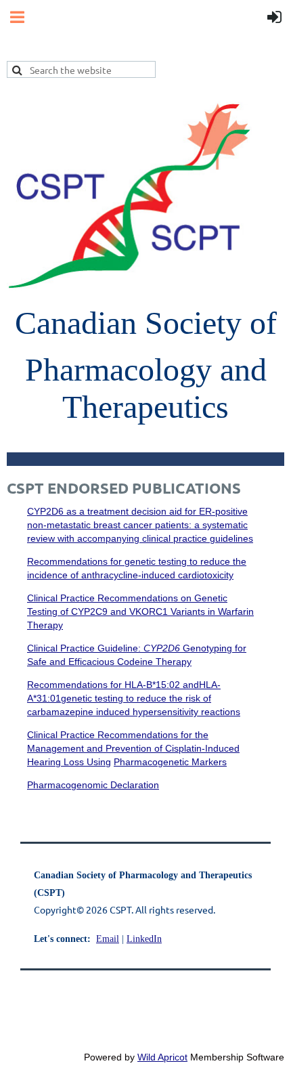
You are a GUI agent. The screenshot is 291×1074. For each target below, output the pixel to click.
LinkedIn (144, 939)
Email (107, 939)
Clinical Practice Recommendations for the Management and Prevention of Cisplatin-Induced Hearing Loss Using (133, 748)
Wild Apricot (162, 1057)
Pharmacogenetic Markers (170, 761)
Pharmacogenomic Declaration (93, 784)
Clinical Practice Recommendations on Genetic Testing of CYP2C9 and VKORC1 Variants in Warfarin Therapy (140, 611)
